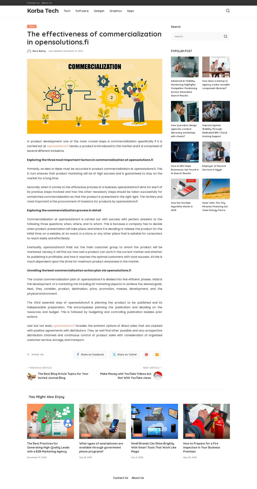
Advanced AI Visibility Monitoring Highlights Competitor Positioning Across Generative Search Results (184, 88)
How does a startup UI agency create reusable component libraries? (216, 84)
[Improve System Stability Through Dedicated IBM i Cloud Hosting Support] (216, 111)
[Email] (157, 354)
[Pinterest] (146, 354)
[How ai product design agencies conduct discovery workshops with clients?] (185, 111)
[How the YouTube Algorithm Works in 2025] (185, 189)
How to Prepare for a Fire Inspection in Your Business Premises (201, 447)
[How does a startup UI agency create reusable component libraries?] (216, 67)
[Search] (228, 11)
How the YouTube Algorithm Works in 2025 (182, 206)
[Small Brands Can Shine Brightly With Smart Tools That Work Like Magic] (154, 421)
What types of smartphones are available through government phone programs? (101, 447)
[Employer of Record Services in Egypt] (216, 152)
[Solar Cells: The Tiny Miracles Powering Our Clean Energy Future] (216, 189)
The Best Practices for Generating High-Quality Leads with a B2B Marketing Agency (48, 447)
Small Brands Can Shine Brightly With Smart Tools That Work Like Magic (153, 447)
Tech (31, 26)
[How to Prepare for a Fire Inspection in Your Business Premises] (206, 421)
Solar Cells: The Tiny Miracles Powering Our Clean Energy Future (215, 206)
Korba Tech (43, 10)
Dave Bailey (39, 51)
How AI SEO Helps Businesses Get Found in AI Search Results (185, 170)
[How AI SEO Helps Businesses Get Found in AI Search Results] (185, 152)
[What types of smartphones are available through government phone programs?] (102, 421)
